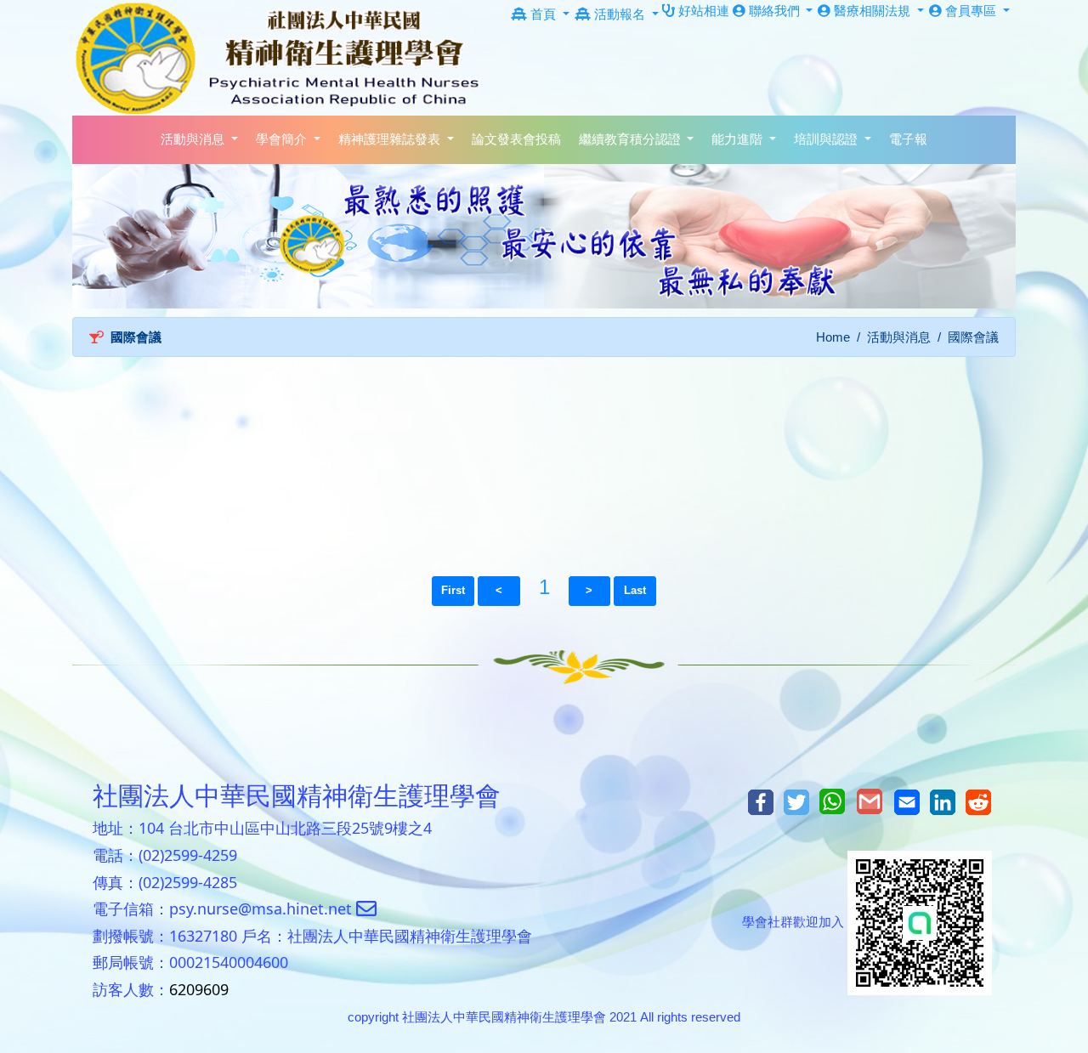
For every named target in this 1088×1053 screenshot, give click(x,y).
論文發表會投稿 (516, 139)
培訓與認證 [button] (827, 139)
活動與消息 (899, 337)
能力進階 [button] (738, 139)
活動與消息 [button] (194, 139)
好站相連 (702, 10)
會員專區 (971, 10)
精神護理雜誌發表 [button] (391, 139)
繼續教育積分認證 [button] (631, 139)
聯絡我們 (774, 10)
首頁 (543, 14)
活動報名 (620, 14)
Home (833, 337)
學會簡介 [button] (283, 139)
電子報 (908, 139)
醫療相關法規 (872, 10)
